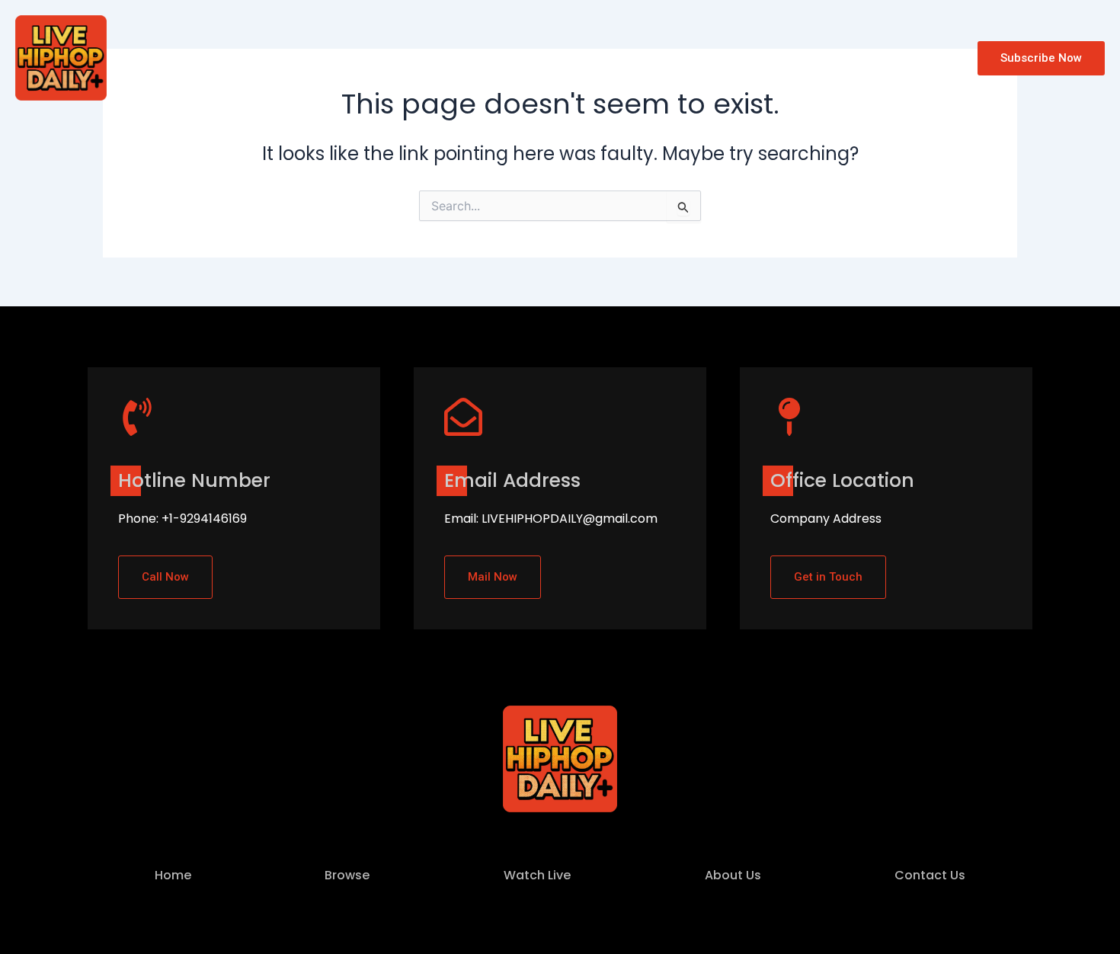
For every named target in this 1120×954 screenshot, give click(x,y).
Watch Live (342, 57)
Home (199, 57)
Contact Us (513, 57)
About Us (426, 57)
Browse (263, 57)
